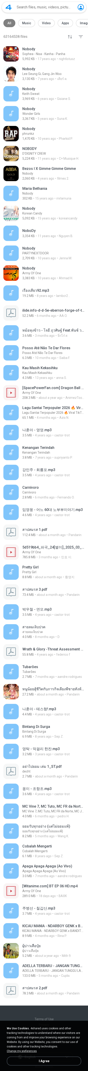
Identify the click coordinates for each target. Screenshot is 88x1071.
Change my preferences (22, 1051)
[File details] (44, 54)
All (9, 23)
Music (26, 23)
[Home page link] (9, 7)
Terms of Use (44, 1019)
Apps (65, 23)
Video (46, 23)
